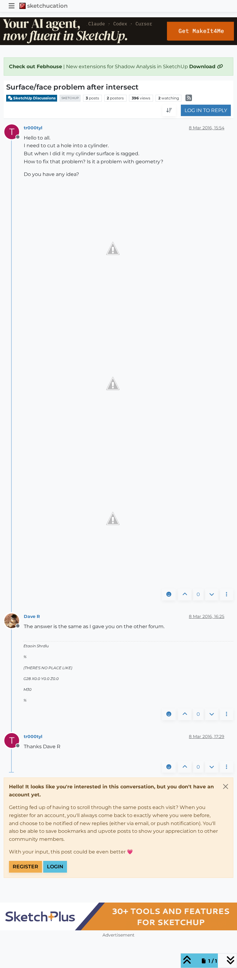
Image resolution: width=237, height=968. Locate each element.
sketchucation (47, 5)
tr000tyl (33, 128)
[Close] (225, 786)
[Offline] (14, 620)
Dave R (32, 616)
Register (25, 867)
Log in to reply (206, 110)
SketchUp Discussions (34, 98)
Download (203, 66)
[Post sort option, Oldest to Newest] (169, 110)
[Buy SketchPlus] (118, 916)
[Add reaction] (169, 594)
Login (55, 867)
